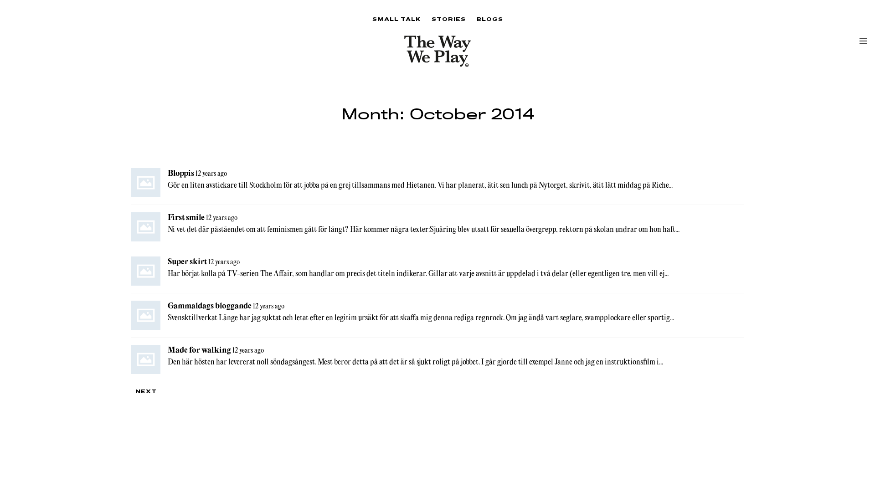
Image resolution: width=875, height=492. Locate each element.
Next (146, 391)
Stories (449, 18)
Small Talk (396, 18)
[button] (863, 41)
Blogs (490, 18)
